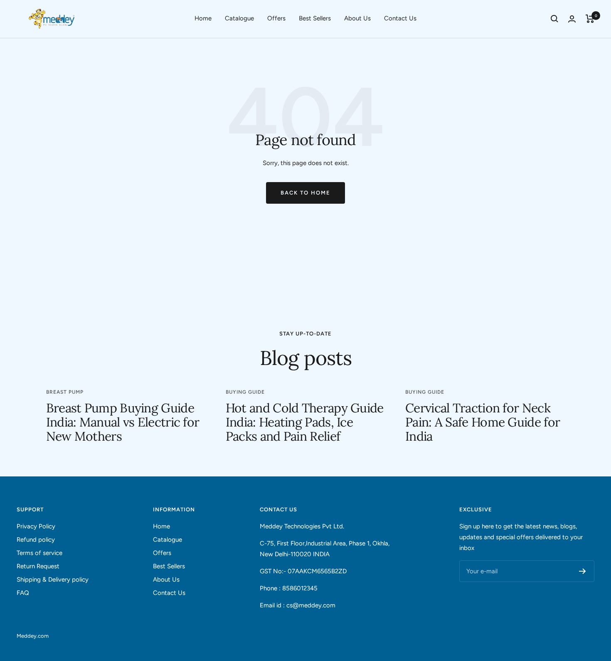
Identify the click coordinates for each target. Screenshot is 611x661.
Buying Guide (245, 392)
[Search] (554, 18)
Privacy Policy (36, 526)
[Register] (582, 571)
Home (203, 18)
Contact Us (400, 18)
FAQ (23, 593)
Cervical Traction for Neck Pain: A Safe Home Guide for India (482, 422)
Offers (276, 18)
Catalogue (239, 18)
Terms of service (39, 553)
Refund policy (36, 539)
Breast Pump (65, 392)
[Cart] (590, 19)
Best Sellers (315, 18)
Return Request (38, 566)
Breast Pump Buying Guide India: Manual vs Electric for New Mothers (123, 422)
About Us (357, 18)
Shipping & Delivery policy (53, 579)
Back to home (305, 193)
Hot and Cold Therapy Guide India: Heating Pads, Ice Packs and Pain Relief (305, 422)
